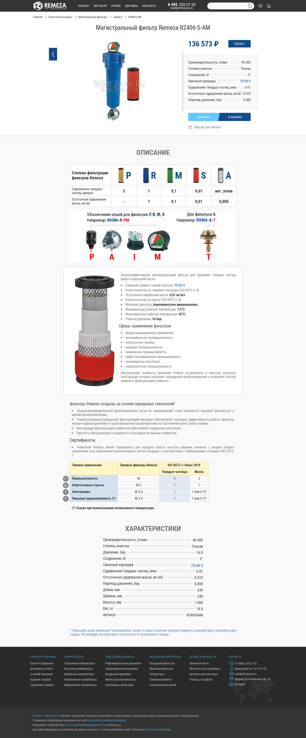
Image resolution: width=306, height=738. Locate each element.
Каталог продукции (41, 663)
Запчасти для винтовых (203, 674)
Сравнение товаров (42, 685)
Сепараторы (156, 674)
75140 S (245, 81)
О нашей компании (41, 674)
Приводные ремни (160, 679)
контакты (149, 5)
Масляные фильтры (161, 668)
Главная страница (43, 656)
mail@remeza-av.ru (181, 8)
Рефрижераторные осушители (123, 663)
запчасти (100, 5)
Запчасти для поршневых (204, 668)
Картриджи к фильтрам (119, 685)
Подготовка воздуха (119, 656)
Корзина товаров (40, 679)
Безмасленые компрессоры (80, 679)
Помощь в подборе (200, 679)
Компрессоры (73, 656)
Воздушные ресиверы (118, 674)
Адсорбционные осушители (121, 668)
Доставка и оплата (41, 668)
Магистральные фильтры (120, 679)
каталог (83, 5)
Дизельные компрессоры (79, 674)
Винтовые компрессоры (78, 668)
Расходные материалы (165, 656)
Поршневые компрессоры (79, 663)
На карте (240, 684)
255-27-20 (181, 4)
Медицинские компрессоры (80, 685)
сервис (116, 5)
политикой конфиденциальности (86, 725)
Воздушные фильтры (162, 663)
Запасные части (199, 663)
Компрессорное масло (162, 685)
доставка (131, 5)
